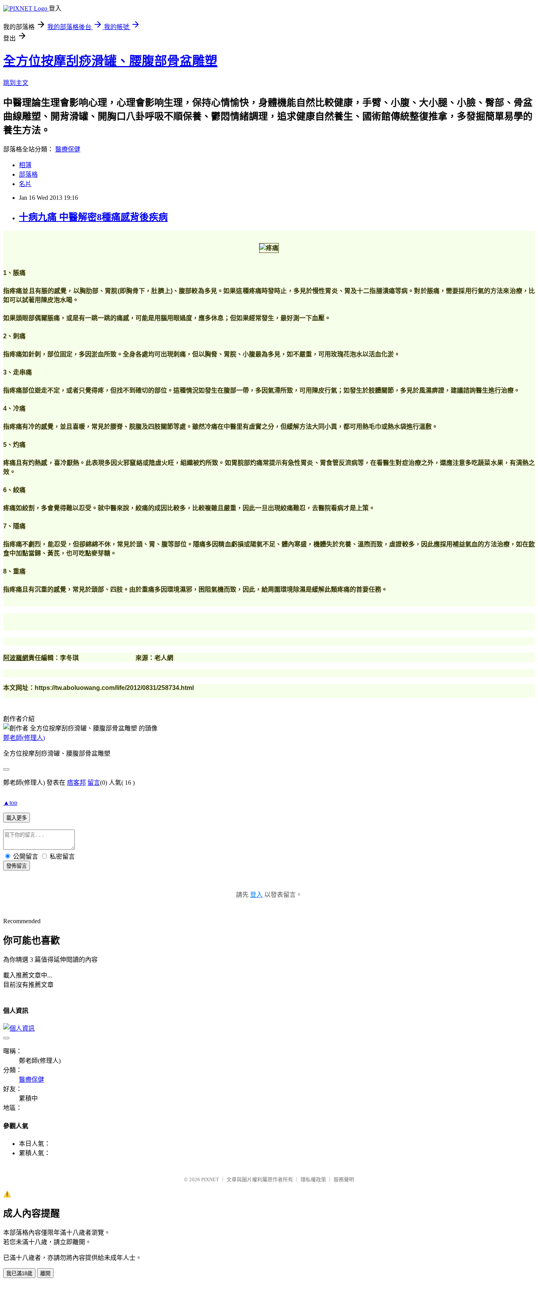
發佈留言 (16, 866)
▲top (10, 802)
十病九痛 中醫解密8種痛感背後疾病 (93, 217)
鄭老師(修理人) (24, 737)
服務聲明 (344, 1179)
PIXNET (210, 1179)
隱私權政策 (313, 1179)
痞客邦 (76, 782)
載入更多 (16, 818)
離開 (45, 1273)
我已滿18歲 (19, 1273)
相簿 (25, 165)
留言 (93, 782)
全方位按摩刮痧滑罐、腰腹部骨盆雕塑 (110, 61)
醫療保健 (67, 149)
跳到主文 (15, 82)
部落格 (28, 174)
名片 (25, 184)
